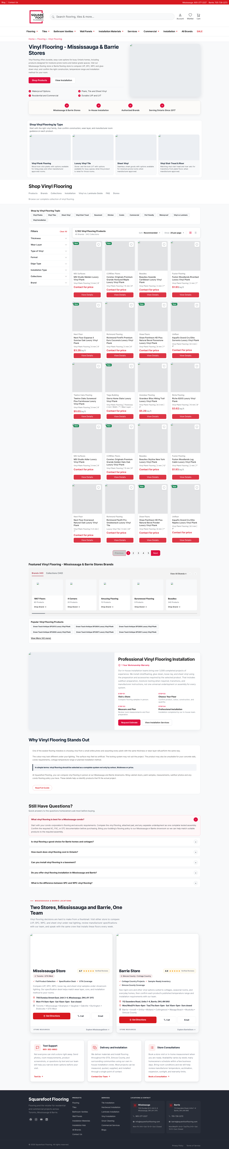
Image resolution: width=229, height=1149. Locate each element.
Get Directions (53, 1016)
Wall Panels (86, 31)
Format (34, 257)
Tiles (44, 31)
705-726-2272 (177, 1116)
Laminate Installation (110, 1112)
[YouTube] (41, 1119)
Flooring (31, 31)
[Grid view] (190, 233)
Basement (98, 215)
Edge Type (36, 263)
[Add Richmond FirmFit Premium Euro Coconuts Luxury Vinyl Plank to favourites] (131, 305)
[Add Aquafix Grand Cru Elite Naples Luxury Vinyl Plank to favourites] (197, 487)
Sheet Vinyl (66, 215)
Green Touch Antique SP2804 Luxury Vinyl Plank (94, 626)
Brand (34, 282)
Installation (169, 31)
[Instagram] (36, 1119)
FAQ (108, 193)
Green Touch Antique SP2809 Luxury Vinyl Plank (138, 626)
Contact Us (13, 2)
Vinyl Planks (38, 215)
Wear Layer (36, 244)
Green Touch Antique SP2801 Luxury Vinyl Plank (137, 632)
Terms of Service (193, 1145)
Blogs (104, 1130)
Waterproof (163, 215)
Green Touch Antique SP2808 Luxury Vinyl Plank (52, 632)
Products (33, 193)
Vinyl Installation (39, 220)
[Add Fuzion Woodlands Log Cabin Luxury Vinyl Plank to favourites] (197, 426)
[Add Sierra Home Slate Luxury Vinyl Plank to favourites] (131, 366)
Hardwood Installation (111, 1107)
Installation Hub (79, 1125)
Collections (56, 193)
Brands (44, 193)
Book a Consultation (158, 1076)
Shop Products (39, 80)
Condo (121, 215)
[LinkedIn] (47, 1119)
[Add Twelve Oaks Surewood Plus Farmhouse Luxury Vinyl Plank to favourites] (98, 366)
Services (132, 31)
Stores (116, 193)
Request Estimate (129, 722)
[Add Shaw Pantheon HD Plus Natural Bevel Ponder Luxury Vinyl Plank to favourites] (164, 487)
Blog (3, 2)
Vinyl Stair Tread (82, 215)
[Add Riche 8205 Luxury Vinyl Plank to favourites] (197, 366)
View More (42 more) (41, 638)
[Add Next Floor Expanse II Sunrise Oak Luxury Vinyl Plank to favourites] (98, 305)
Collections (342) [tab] (54, 573)
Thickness (36, 238)
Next (155, 553)
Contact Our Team (99, 1076)
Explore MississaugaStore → (97, 1029)
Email (100, 1016)
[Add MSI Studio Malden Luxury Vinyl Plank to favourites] (98, 244)
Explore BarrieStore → (186, 1029)
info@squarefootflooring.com (148, 1122)
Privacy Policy (177, 1145)
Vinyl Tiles (52, 215)
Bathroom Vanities (63, 31)
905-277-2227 (141, 1116)
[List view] (195, 233)
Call (82, 1016)
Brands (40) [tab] (37, 573)
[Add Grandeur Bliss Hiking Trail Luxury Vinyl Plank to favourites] (164, 366)
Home (32, 39)
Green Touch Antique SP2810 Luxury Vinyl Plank (51, 626)
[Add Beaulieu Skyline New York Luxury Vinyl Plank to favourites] (164, 426)
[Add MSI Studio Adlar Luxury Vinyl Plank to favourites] (98, 426)
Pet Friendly (149, 215)
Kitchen (111, 215)
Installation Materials (110, 31)
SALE (199, 31)
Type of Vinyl (37, 251)
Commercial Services (111, 1125)
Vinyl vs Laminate (181, 215)
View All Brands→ (178, 574)
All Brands (187, 31)
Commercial (150, 31)
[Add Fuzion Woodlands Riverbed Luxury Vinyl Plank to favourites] (197, 244)
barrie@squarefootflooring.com (184, 1122)
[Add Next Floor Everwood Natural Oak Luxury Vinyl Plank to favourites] (98, 487)
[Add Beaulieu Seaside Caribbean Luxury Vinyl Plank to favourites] (164, 244)
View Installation (63, 80)
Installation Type (39, 270)
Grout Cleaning (108, 1121)
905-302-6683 (50, 1049)
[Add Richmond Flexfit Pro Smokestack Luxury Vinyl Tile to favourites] (131, 487)
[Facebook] (31, 1119)
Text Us (37, 1076)
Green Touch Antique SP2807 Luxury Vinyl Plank (95, 632)
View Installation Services (157, 722)
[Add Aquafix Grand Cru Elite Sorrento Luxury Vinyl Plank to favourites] (197, 305)
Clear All (63, 231)
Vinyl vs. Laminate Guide (91, 193)
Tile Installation (108, 1103)
